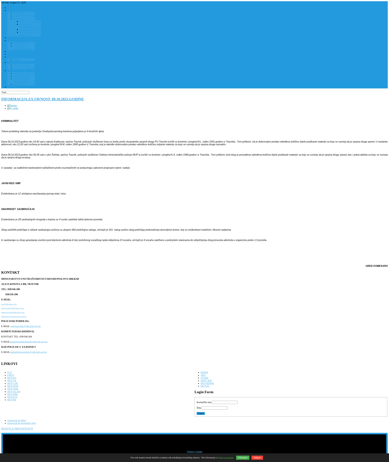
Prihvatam (242, 458)
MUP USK (12, 383)
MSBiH (204, 372)
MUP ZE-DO (14, 391)
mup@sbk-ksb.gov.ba (9, 304)
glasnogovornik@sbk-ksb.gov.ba (12, 312)
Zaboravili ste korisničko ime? (21, 423)
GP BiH (204, 378)
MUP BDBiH (207, 383)
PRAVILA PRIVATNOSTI (17, 428)
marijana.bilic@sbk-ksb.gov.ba (26, 326)
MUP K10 (12, 397)
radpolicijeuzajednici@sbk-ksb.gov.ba (28, 352)
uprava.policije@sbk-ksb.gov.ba (12, 308)
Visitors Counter (194, 451)
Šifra (199, 408)
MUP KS (11, 378)
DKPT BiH (206, 380)
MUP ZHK (12, 389)
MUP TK (11, 380)
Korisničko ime (204, 402)
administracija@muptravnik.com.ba (13, 316)
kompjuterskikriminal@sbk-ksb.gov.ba (28, 341)
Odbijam (257, 458)
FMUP (10, 375)
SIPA (203, 375)
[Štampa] (12, 105)
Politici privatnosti (225, 458)
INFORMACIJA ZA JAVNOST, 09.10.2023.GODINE (42, 99)
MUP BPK (12, 394)
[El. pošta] (12, 108)
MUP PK (11, 399)
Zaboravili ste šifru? (16, 420)
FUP (9, 372)
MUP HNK (13, 386)
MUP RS (205, 386)
